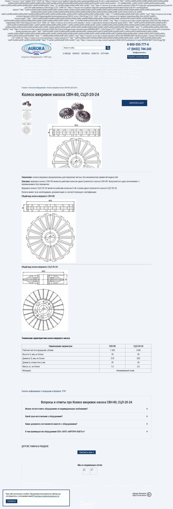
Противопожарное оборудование (36, 68)
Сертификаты (134, 72)
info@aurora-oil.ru (139, 52)
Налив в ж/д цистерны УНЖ (87, 77)
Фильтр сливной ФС (61, 71)
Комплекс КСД (111, 79)
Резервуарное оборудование (34, 65)
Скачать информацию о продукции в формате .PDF (44, 391)
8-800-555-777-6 (138, 44)
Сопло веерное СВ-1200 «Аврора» (35, 79)
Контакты (85, 53)
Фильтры (57, 68)
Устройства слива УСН (85, 71)
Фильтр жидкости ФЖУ (62, 74)
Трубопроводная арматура (88, 68)
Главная (24, 88)
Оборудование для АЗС (63, 65)
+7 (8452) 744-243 (139, 49)
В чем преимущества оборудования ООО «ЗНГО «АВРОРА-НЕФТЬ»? (55, 431)
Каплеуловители (112, 65)
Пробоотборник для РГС (115, 74)
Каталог (76, 53)
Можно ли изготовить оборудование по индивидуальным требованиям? (56, 408)
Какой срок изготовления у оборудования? (44, 416)
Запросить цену (136, 103)
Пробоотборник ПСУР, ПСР (116, 71)
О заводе (67, 53)
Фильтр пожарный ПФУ (31, 74)
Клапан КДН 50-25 (60, 77)
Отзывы (132, 75)
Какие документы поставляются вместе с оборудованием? (51, 424)
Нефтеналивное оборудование (89, 65)
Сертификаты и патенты (125, 486)
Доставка (107, 486)
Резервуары (110, 68)
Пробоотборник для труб (115, 77)
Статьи (131, 70)
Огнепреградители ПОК (31, 71)
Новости (95, 53)
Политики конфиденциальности (46, 496)
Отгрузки (105, 53)
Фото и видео (134, 77)
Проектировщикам (136, 68)
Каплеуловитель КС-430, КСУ (87, 79)
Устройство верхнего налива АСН (89, 74)
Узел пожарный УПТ (30, 77)
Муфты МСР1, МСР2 (61, 79)
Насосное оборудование (37, 88)
